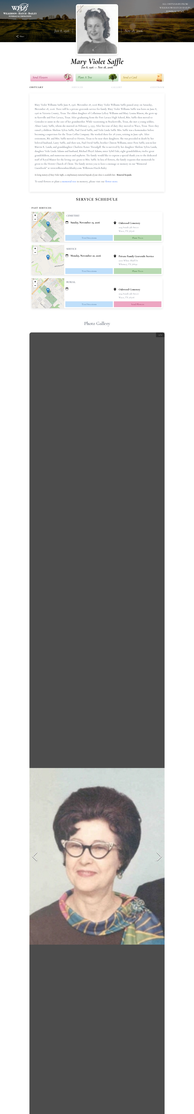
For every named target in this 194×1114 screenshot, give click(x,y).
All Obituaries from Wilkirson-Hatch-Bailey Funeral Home (175, 8)
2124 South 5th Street (129, 227)
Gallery (116, 87)
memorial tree (69, 181)
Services (77, 87)
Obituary (36, 87)
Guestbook (157, 87)
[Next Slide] (159, 856)
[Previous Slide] (34, 856)
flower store (111, 181)
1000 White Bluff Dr (128, 260)
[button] (48, 224)
